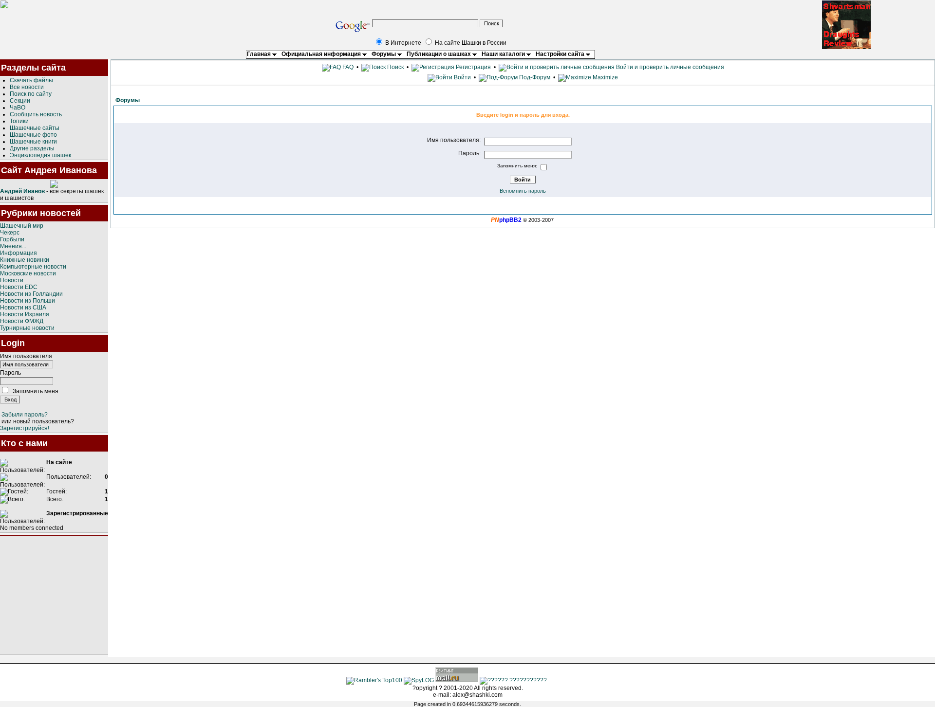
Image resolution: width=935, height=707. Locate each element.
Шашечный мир (21, 225)
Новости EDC (18, 287)
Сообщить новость (36, 114)
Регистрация (472, 67)
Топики (19, 121)
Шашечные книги (33, 141)
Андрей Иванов (22, 191)
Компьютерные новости (33, 266)
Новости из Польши (27, 300)
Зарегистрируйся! (24, 428)
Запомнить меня (35, 391)
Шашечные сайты (34, 128)
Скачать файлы (31, 80)
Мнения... (13, 246)
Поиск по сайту (31, 94)
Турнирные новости (27, 328)
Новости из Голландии (31, 293)
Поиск (395, 67)
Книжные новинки (24, 259)
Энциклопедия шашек (40, 155)
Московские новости (28, 273)
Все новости (27, 87)
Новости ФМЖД (21, 321)
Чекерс (9, 232)
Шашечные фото (33, 134)
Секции (20, 100)
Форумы (384, 54)
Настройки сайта (561, 54)
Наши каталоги (504, 54)
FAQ (347, 67)
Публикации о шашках (439, 54)
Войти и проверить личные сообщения (669, 67)
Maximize (604, 77)
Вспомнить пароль (523, 191)
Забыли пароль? (24, 414)
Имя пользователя (26, 356)
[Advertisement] (54, 595)
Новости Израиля (24, 314)
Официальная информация (321, 54)
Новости (11, 280)
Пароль (10, 372)
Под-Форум (534, 77)
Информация (18, 253)
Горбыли (12, 239)
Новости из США (23, 307)
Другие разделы (32, 148)
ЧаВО (17, 107)
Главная (259, 54)
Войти (462, 77)
